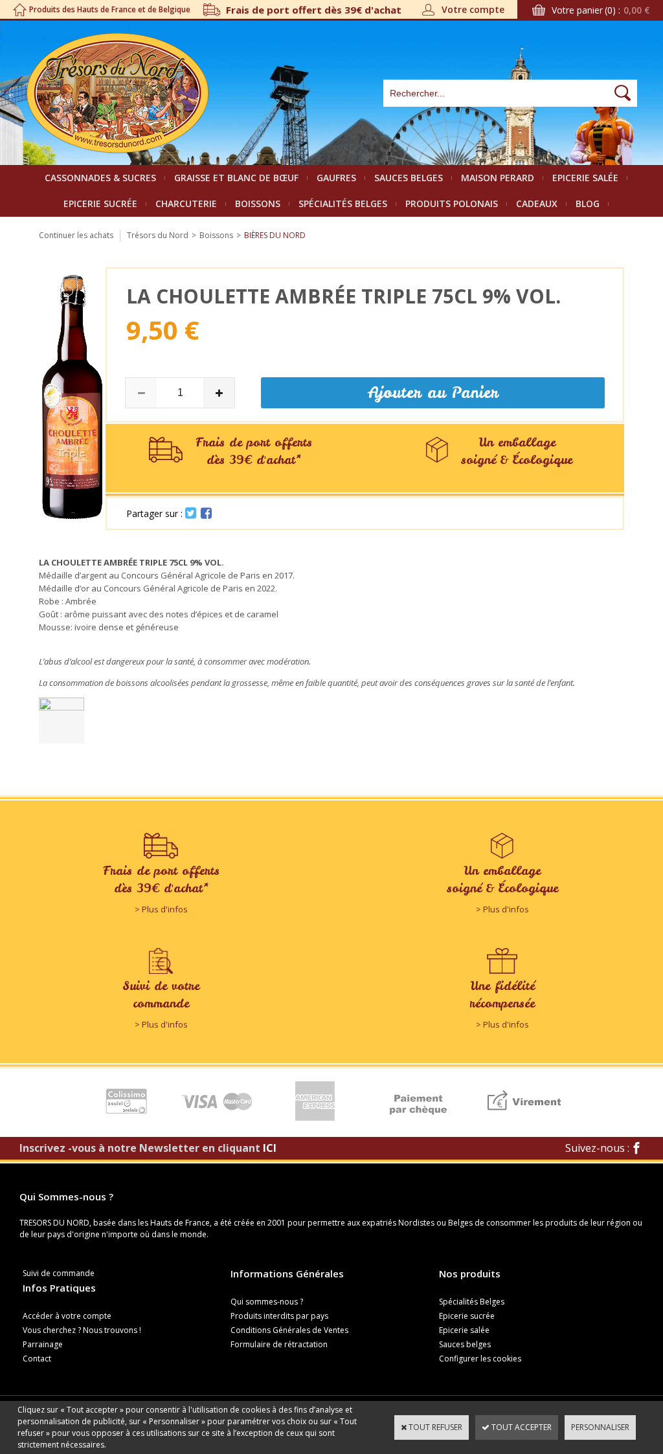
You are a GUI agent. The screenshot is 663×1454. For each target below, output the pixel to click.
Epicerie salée (585, 177)
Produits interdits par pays (279, 1315)
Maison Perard (497, 177)
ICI (269, 1148)
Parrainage (43, 1344)
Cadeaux (536, 203)
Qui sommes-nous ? (266, 1301)
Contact (37, 1358)
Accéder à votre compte (67, 1315)
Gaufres (336, 177)
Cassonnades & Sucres (100, 177)
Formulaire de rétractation (279, 1344)
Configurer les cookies (480, 1358)
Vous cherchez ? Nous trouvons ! (82, 1330)
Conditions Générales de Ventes (289, 1330)
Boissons (257, 203)
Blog (588, 203)
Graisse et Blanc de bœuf (236, 177)
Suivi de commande (59, 1273)
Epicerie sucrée (100, 203)
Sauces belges (408, 177)
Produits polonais (451, 203)
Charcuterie (186, 203)
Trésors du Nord (157, 235)
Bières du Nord (275, 235)
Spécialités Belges (342, 203)
